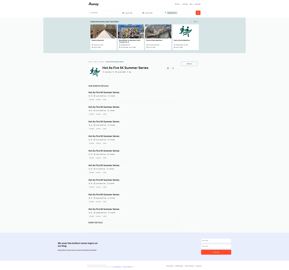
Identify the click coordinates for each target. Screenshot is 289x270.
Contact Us (198, 266)
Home (90, 62)
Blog (191, 4)
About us (177, 4)
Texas (95, 62)
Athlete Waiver (179, 266)
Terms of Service (127, 267)
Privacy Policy (117, 267)
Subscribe (197, 4)
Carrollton (101, 62)
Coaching (184, 4)
